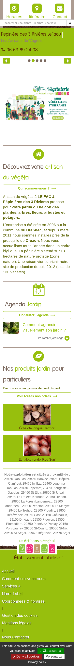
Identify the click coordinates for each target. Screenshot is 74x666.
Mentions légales (16, 623)
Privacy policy (37, 662)
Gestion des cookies (19, 615)
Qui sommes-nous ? (34, 188)
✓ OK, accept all (50, 650)
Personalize (54, 656)
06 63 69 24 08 (21, 49)
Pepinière (31, 37)
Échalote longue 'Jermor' (37, 428)
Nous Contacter (15, 637)
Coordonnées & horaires (23, 601)
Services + (11, 586)
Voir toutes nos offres (34, 396)
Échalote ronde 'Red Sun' (37, 459)
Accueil (8, 571)
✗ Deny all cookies (26, 656)
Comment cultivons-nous (23, 578)
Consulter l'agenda (34, 315)
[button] (6, 61)
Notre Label (12, 594)
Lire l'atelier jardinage (50, 337)
